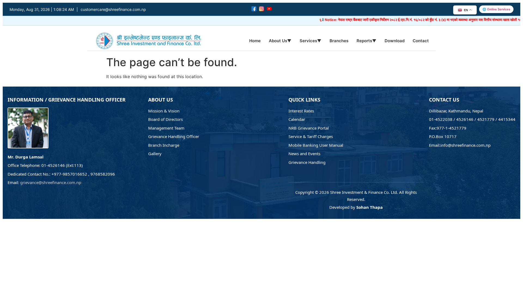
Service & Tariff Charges (310, 136)
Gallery (155, 153)
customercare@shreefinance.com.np (113, 9)
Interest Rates (301, 111)
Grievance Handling (307, 162)
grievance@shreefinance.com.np (50, 182)
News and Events (304, 153)
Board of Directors (165, 119)
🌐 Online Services (496, 9)
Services (310, 40)
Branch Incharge (163, 145)
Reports (366, 40)
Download (395, 40)
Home (255, 40)
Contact (421, 40)
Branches (339, 40)
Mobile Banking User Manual (315, 145)
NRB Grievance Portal (308, 128)
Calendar (296, 119)
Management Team (166, 128)
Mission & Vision (164, 111)
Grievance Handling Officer (173, 136)
